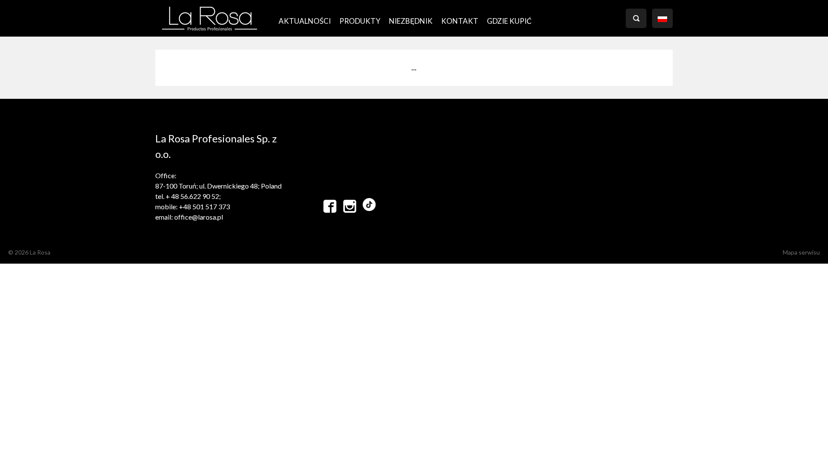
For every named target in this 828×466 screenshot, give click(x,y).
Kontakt (459, 20)
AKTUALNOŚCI (305, 20)
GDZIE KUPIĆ (509, 20)
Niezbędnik (411, 20)
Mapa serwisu (801, 252)
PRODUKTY (359, 20)
